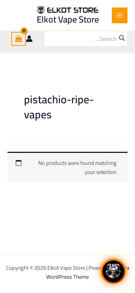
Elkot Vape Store (68, 19)
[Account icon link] (29, 38)
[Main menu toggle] (120, 15)
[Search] (122, 38)
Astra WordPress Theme (87, 272)
